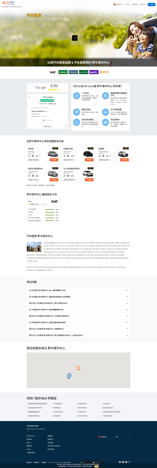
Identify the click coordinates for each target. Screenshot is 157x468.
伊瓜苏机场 (56, 416)
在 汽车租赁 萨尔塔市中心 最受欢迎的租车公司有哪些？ (50, 297)
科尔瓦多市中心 (83, 416)
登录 (152, 4)
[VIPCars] (28, 20)
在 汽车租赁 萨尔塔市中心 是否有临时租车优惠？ (48, 322)
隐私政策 (29, 462)
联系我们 (50, 439)
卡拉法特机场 (57, 403)
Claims (29, 449)
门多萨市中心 (82, 412)
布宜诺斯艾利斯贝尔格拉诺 (111, 412)
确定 (96, 466)
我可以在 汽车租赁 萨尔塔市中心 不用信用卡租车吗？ (49, 316)
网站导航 (44, 462)
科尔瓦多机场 (82, 408)
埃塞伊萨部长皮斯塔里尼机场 (37, 403)
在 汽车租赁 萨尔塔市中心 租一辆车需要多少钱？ (48, 290)
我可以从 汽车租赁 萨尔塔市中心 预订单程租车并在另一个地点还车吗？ (56, 335)
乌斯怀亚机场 (107, 416)
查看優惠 (54, 159)
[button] (78, 368)
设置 (90, 466)
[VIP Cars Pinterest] (126, 463)
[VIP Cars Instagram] (129, 463)
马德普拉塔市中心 (34, 416)
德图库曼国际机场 (34, 412)
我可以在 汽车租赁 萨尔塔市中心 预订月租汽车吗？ (48, 303)
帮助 (142, 4)
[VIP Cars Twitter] (123, 463)
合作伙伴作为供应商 (54, 446)
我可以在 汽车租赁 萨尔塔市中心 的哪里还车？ (47, 329)
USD (127, 4)
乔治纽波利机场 (108, 408)
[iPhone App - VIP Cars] (97, 462)
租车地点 (29, 439)
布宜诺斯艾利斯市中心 (35, 408)
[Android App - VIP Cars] (85, 462)
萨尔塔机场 (56, 408)
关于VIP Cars (31, 436)
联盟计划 (29, 446)
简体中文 (119, 4)
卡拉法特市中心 (58, 412)
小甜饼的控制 (31, 452)
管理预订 (135, 4)
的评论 (29, 442)
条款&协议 (36, 462)
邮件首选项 (51, 449)
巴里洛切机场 (82, 403)
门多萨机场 (106, 403)
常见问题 (50, 442)
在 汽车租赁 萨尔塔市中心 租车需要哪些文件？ (47, 310)
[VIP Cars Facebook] (120, 463)
